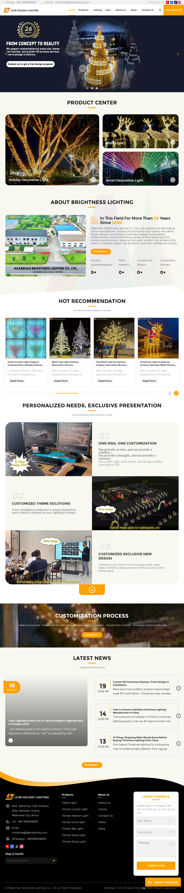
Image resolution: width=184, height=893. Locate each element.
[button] (87, 88)
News (134, 10)
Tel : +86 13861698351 (25, 821)
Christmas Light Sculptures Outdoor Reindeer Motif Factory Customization (157, 364)
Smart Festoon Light (76, 815)
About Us (120, 10)
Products (83, 10)
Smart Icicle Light (74, 822)
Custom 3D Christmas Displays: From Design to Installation (141, 683)
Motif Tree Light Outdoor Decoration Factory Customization (65, 364)
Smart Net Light (73, 828)
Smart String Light (74, 841)
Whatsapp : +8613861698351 (29, 838)
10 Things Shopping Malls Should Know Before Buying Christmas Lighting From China (140, 739)
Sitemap (109, 887)
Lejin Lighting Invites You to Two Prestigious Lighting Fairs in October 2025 (46, 722)
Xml (119, 887)
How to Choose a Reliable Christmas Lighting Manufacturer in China (139, 711)
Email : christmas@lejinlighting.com (68, 2)
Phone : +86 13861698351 (21, 2)
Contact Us (148, 10)
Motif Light (70, 802)
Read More (100, 251)
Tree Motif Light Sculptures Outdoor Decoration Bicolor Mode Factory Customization (112, 364)
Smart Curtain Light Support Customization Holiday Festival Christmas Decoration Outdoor (25, 364)
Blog (102, 828)
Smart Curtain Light (75, 809)
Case (107, 10)
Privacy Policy (132, 887)
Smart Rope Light (74, 835)
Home (72, 10)
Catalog (97, 10)
